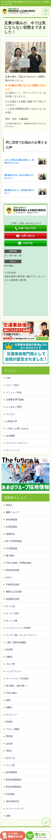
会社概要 (10, 435)
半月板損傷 (11, 548)
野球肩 (9, 736)
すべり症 (10, 606)
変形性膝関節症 (14, 779)
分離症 (9, 657)
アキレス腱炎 (12, 729)
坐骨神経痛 (11, 519)
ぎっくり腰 (11, 620)
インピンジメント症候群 (18, 628)
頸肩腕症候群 (12, 599)
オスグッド (11, 714)
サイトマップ (12, 450)
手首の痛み (11, 693)
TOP (8, 378)
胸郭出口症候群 (14, 591)
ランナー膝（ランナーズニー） (22, 635)
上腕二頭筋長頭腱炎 (16, 642)
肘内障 (9, 649)
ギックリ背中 (12, 613)
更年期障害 (11, 772)
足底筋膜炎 (11, 526)
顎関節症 (10, 534)
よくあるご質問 (14, 407)
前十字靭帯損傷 (14, 541)
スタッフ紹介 (12, 385)
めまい (9, 577)
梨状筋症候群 (12, 570)
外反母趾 (10, 794)
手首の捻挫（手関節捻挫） (19, 563)
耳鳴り (9, 751)
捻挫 (8, 700)
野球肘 (9, 722)
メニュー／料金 (14, 392)
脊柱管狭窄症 (12, 801)
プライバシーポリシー (17, 443)
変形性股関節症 (14, 787)
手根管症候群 (12, 584)
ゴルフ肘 (10, 664)
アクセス (10, 414)
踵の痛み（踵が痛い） (17, 685)
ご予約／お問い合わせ (17, 428)
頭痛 (8, 816)
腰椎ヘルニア (12, 512)
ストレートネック (15, 808)
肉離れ (9, 707)
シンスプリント (14, 671)
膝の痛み (10, 555)
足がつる (10, 758)
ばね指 (9, 743)
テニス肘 (10, 765)
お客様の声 (11, 421)
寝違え (9, 505)
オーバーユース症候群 (17, 678)
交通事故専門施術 (15, 399)
